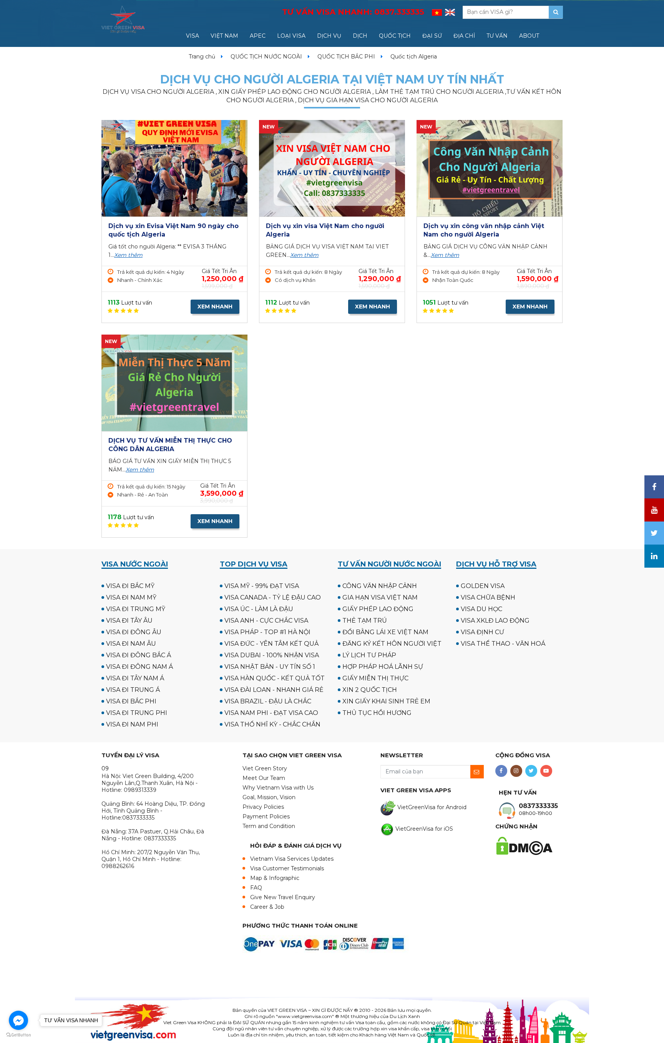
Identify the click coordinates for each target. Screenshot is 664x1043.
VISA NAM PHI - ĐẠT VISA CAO (271, 712)
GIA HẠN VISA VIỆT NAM (380, 597)
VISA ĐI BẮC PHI (131, 701)
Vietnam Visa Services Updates (292, 858)
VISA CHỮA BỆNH (488, 597)
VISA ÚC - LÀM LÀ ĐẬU (258, 609)
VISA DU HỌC (481, 609)
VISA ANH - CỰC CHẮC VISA (266, 620)
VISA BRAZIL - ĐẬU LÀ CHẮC (267, 701)
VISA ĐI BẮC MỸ (130, 586)
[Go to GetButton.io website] (18, 1035)
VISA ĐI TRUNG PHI (136, 712)
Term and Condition (268, 826)
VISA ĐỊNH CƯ (482, 632)
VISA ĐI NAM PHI (132, 724)
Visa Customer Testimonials (287, 868)
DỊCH (360, 35)
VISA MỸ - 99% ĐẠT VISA (261, 586)
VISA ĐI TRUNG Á (133, 689)
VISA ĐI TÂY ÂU (129, 620)
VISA (192, 35)
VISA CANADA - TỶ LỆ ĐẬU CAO (272, 597)
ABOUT (529, 35)
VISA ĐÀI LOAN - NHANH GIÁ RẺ (274, 689)
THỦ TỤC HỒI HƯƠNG (377, 712)
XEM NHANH (215, 306)
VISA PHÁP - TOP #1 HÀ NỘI (267, 632)
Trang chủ (202, 56)
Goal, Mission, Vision (268, 797)
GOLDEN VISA (483, 586)
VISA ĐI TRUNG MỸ (135, 609)
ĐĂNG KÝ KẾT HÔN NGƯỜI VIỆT (392, 643)
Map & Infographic (274, 878)
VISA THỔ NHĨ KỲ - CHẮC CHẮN (272, 724)
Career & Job (267, 906)
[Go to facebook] (18, 1020)
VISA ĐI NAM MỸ (131, 597)
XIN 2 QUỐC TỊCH (369, 689)
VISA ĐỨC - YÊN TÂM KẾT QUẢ (271, 643)
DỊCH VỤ (329, 35)
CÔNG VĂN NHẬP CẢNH (379, 586)
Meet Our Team (263, 778)
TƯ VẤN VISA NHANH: (353, 12)
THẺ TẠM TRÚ (364, 620)
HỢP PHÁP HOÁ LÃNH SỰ (382, 666)
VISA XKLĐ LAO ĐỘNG (495, 620)
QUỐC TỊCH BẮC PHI (346, 56)
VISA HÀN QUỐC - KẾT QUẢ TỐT (274, 678)
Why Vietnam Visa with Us (278, 787)
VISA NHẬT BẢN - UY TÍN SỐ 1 (269, 666)
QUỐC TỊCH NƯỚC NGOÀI (266, 56)
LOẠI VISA (291, 35)
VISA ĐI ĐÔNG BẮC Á (138, 655)
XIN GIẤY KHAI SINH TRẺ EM (386, 701)
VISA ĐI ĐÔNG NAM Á (139, 666)
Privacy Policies (263, 806)
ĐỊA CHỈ (464, 35)
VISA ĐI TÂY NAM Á (135, 678)
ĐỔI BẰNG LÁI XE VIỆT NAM (385, 632)
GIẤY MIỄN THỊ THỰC (375, 678)
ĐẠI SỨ (432, 35)
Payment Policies (266, 816)
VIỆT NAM (224, 35)
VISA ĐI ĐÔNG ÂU (133, 632)
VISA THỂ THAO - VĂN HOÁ (503, 643)
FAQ (256, 887)
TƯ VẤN (497, 35)
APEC (258, 35)
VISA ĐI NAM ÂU (131, 643)
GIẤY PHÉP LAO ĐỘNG (377, 609)
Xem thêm (128, 255)
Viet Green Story (264, 768)
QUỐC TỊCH (395, 35)
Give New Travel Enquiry (282, 897)
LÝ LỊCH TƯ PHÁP (369, 655)
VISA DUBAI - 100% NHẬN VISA (271, 655)
